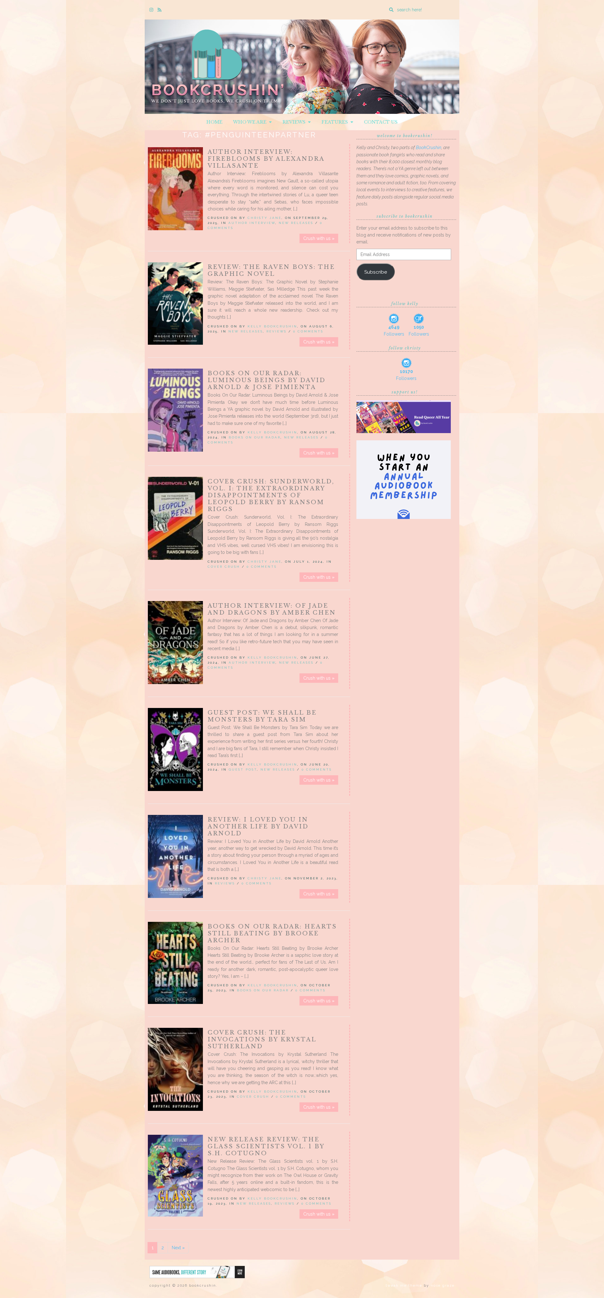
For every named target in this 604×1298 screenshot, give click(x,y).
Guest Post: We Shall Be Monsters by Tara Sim (262, 716)
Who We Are (251, 122)
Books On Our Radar (255, 437)
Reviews (295, 122)
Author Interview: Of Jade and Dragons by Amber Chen (272, 609)
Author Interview (251, 223)
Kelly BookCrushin (272, 326)
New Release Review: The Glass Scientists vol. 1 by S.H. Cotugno (266, 1146)
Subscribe (375, 272)
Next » (178, 1247)
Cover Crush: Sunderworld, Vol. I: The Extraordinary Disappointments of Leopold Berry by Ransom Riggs (271, 495)
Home (214, 122)
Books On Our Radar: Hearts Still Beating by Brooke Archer (272, 933)
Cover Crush (224, 566)
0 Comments (308, 331)
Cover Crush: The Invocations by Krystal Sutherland (262, 1039)
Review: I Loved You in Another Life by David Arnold (258, 826)
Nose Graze (443, 1286)
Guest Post (243, 769)
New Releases (296, 223)
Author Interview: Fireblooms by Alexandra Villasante (266, 158)
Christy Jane (265, 218)
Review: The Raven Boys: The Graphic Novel (271, 270)
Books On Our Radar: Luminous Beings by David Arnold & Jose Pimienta (267, 380)
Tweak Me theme (404, 1286)
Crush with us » (318, 238)
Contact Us (381, 122)
